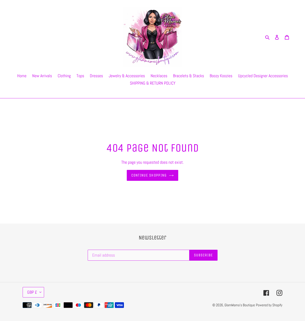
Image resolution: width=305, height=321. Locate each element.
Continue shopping (149, 175)
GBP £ (32, 292)
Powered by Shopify (269, 305)
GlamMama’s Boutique (239, 305)
